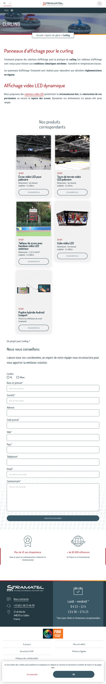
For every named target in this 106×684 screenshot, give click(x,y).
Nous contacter (21, 599)
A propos (27, 644)
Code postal (13, 419)
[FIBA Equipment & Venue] (53, 634)
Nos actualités (79, 644)
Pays (9, 444)
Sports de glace (52, 35)
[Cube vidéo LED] (72, 235)
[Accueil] (53, 3)
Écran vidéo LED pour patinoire (30, 178)
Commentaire (14, 481)
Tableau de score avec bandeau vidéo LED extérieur (30, 245)
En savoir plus (34, 192)
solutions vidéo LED (34, 94)
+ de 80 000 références (78, 552)
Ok (73, 674)
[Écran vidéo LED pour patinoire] (33, 169)
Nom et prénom (15, 383)
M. (11, 377)
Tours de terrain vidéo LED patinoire (69, 178)
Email (10, 469)
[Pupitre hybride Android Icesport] (33, 304)
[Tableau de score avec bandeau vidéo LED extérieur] (33, 235)
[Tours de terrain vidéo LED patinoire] (72, 169)
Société (11, 395)
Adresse (10, 407)
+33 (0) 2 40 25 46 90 (24, 605)
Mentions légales (79, 651)
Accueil (39, 35)
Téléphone (12, 456)
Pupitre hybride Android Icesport (31, 314)
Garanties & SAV (27, 651)
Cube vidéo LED (65, 243)
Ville (9, 432)
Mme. (22, 377)
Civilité (10, 374)
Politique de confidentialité (27, 658)
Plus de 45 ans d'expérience (27, 552)
